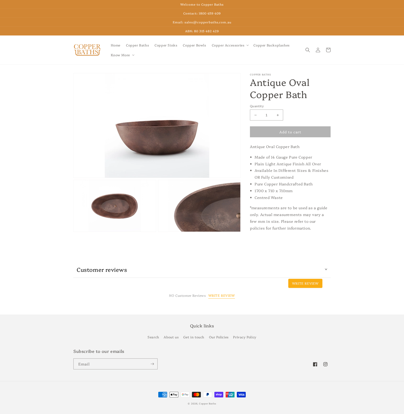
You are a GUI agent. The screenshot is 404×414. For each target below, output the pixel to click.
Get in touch (193, 337)
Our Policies (219, 337)
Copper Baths (207, 403)
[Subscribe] (152, 363)
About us (171, 337)
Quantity (257, 106)
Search (153, 337)
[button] (230, 45)
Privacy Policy (244, 337)
